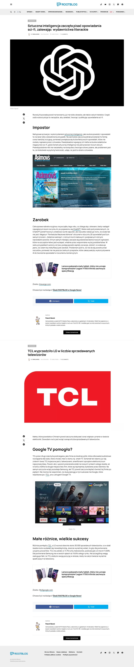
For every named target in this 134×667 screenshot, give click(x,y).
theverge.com (45, 284)
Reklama (72, 652)
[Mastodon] (118, 4)
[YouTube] (105, 4)
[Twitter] (113, 4)
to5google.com (46, 590)
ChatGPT (77, 229)
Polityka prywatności (70, 655)
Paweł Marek (50, 318)
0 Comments (64, 34)
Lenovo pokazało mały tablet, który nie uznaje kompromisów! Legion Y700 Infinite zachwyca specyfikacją (84, 268)
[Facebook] (122, 4)
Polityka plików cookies (53, 655)
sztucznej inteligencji (73, 134)
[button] (11, 4)
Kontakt (79, 652)
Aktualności (32, 20)
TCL (47, 474)
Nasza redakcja (62, 652)
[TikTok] (101, 4)
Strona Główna (50, 652)
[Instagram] (109, 4)
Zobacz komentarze (72, 332)
